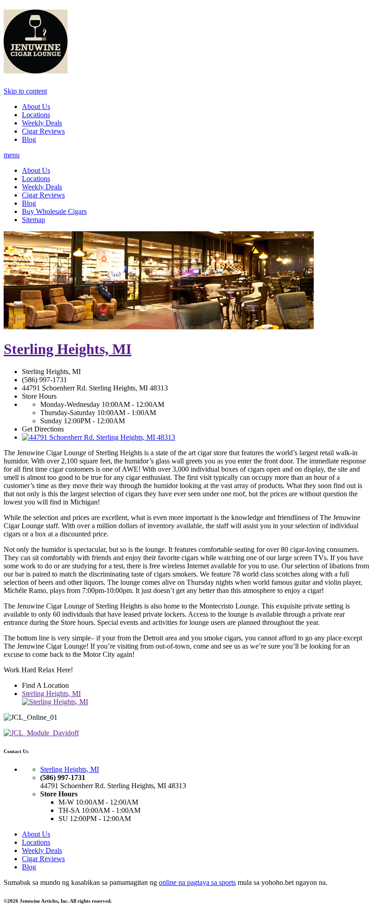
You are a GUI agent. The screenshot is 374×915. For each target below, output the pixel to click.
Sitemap (33, 220)
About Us (36, 106)
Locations (36, 115)
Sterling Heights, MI (67, 349)
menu (12, 155)
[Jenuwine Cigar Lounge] (36, 68)
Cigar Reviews (43, 131)
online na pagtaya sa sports (197, 882)
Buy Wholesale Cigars (54, 211)
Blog (29, 139)
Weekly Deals (42, 123)
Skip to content (25, 91)
